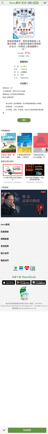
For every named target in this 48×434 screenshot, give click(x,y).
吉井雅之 (23, 66)
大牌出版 (23, 69)
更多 (24, 120)
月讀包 (30, 3)
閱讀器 (35, 3)
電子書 (24, 3)
